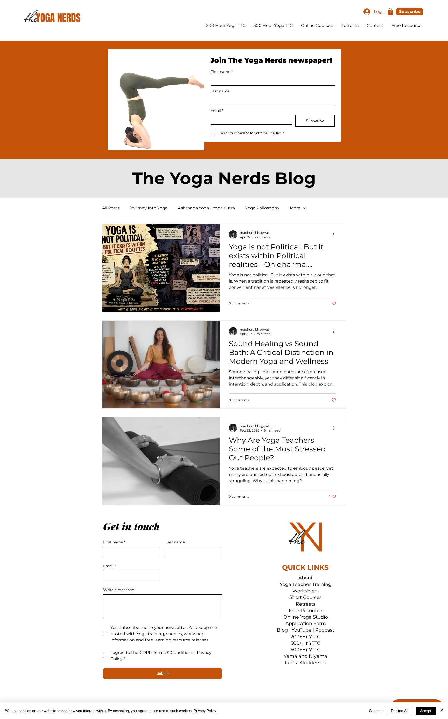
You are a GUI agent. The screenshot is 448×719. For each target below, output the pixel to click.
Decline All (399, 710)
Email (217, 110)
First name (222, 72)
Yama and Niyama (305, 656)
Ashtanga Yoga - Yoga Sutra (206, 208)
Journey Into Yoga (148, 208)
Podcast (324, 630)
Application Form (305, 623)
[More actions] (335, 234)
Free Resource (305, 610)
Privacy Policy (205, 710)
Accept (425, 710)
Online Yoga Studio (305, 617)
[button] (390, 11)
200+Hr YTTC (305, 637)
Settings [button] (375, 710)
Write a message (118, 589)
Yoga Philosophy (262, 208)
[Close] (442, 711)
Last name (220, 91)
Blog (282, 630)
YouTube (301, 630)
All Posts (111, 208)
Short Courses (305, 597)
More (295, 208)
